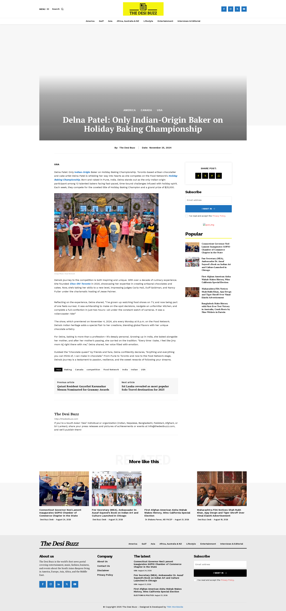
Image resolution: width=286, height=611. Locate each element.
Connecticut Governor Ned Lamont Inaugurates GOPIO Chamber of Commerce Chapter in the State (216, 248)
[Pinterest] (212, 176)
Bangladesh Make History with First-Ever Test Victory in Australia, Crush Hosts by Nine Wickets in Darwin (216, 308)
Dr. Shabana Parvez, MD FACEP (158, 519)
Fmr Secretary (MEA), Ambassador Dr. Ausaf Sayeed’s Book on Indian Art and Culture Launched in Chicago (216, 264)
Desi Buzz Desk (47, 519)
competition (93, 369)
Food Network (111, 369)
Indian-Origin (82, 172)
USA (160, 110)
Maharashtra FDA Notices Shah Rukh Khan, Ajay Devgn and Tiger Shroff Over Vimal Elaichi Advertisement (216, 293)
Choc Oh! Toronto (80, 283)
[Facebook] (224, 9)
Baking (68, 369)
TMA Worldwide (175, 607)
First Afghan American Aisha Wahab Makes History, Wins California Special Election (216, 279)
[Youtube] (244, 9)
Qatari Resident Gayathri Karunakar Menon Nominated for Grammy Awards (83, 388)
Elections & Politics (144, 595)
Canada (146, 110)
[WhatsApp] (219, 176)
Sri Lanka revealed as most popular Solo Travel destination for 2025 (145, 388)
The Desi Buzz (127, 147)
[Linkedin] (58, 584)
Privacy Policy (218, 216)
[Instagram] (230, 9)
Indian (134, 369)
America (129, 110)
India (125, 369)
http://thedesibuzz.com (66, 419)
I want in (207, 209)
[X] (237, 9)
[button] (58, 9)
